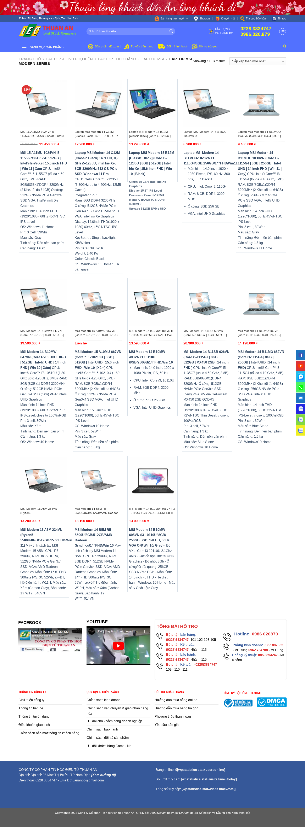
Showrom (205, 18)
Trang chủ (30, 59)
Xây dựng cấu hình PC (224, 31)
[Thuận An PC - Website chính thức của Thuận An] (49, 31)
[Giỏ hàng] (282, 31)
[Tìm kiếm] (284, 46)
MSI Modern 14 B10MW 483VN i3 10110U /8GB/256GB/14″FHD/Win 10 (151, 333)
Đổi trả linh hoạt (176, 46)
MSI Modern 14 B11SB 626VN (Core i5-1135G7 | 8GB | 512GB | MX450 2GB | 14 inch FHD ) (205, 333)
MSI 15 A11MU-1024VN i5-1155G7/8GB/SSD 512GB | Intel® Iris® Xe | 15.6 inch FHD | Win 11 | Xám (42, 134)
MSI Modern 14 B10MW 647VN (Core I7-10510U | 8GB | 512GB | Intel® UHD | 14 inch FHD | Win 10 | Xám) (43, 333)
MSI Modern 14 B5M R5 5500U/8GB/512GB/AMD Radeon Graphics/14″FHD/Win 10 (96, 511)
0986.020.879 (255, 34)
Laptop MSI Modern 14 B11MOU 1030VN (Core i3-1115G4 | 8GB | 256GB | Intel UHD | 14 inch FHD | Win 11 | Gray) (260, 134)
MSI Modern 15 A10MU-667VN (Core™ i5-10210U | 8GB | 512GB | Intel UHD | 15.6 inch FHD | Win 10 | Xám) (98, 333)
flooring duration (152, 821)
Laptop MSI (153, 59)
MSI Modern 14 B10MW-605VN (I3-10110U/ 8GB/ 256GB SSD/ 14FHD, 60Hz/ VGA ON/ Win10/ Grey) (152, 511)
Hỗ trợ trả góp (208, 46)
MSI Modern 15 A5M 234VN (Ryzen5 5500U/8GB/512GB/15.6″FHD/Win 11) (42, 511)
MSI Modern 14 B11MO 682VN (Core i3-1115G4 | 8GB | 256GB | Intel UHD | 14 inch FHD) (259, 333)
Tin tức (282, 18)
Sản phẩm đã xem (107, 46)
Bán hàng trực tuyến (172, 18)
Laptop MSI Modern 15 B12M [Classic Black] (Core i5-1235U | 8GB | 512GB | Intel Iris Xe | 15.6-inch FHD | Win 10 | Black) (151, 134)
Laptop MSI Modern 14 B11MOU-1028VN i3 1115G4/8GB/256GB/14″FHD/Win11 (206, 134)
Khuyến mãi (228, 18)
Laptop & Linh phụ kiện (69, 59)
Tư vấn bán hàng (142, 46)
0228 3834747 (255, 28)
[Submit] (171, 31)
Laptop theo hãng (117, 59)
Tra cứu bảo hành (256, 18)
